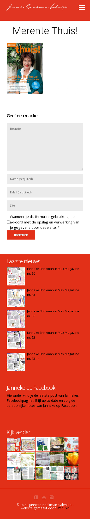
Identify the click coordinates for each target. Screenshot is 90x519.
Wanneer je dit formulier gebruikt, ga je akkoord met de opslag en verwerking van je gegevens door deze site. (44, 222)
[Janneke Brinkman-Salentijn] (47, 9)
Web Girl (63, 508)
